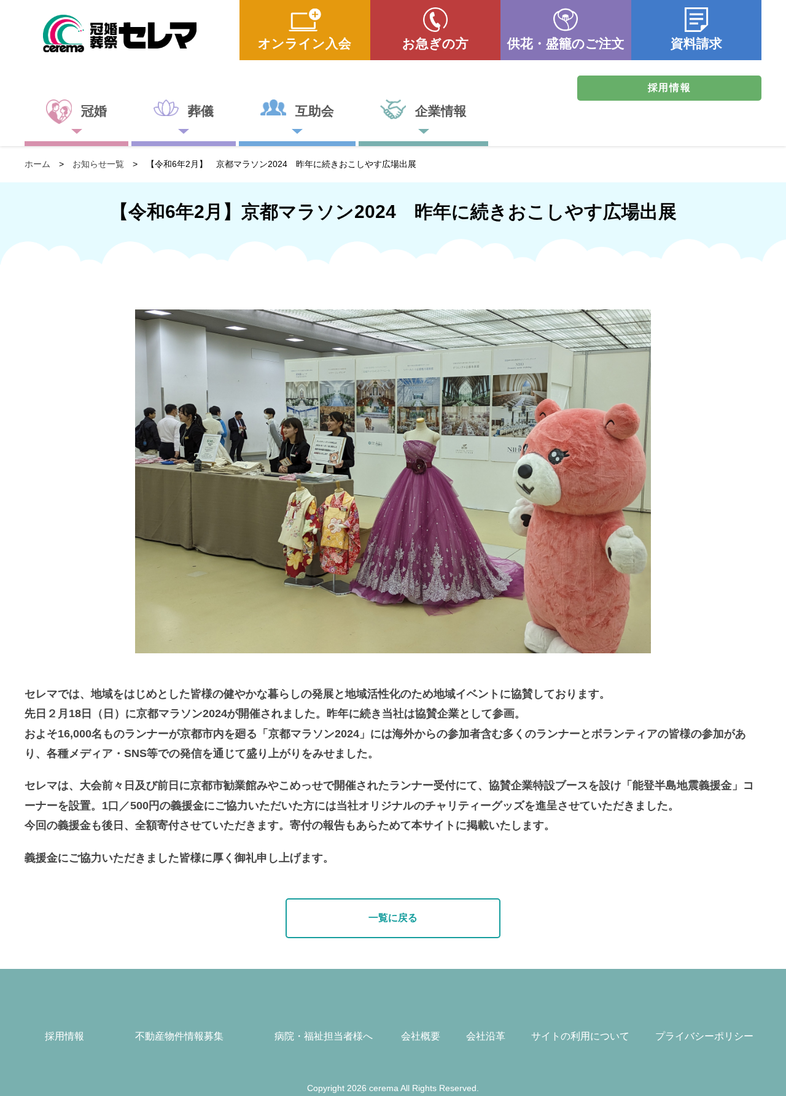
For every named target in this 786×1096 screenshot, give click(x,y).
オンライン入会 (304, 43)
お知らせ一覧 (98, 164)
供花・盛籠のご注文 (566, 43)
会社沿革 (485, 1036)
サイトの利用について (580, 1036)
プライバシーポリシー (704, 1036)
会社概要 (420, 1036)
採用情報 (669, 87)
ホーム (37, 164)
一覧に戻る (393, 917)
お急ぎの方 (435, 43)
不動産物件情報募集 (179, 1036)
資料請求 (696, 43)
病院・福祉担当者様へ (323, 1036)
